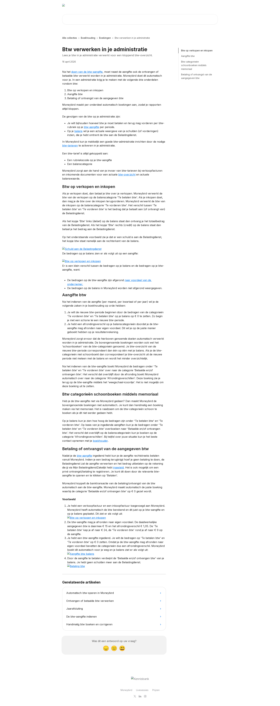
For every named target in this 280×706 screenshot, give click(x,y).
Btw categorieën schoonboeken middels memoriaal (193, 65)
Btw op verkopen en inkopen (197, 50)
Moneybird (126, 690)
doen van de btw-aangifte (87, 71)
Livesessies (142, 690)
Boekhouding (88, 37)
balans (78, 131)
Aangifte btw (188, 56)
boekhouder (100, 440)
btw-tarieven (70, 145)
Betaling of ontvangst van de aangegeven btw (196, 76)
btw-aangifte (91, 127)
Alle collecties (69, 37)
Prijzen (156, 690)
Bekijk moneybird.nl (204, 5)
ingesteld (118, 467)
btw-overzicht (126, 174)
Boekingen (105, 37)
